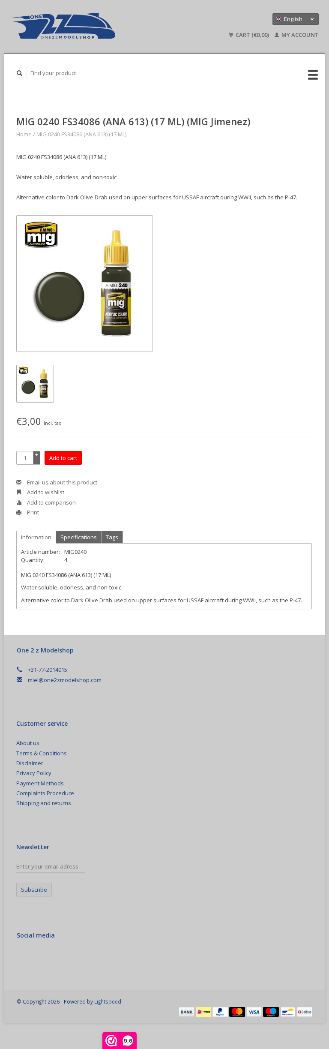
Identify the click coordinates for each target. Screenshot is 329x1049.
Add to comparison (51, 502)
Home (24, 134)
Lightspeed (107, 1001)
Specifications (78, 537)
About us (27, 743)
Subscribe (34, 889)
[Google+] (42, 958)
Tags (112, 537)
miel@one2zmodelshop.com (65, 680)
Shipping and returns (43, 803)
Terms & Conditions (41, 753)
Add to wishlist (45, 492)
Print (32, 512)
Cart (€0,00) (252, 35)
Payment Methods (40, 783)
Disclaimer (29, 763)
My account (299, 35)
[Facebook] (25, 958)
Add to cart (63, 458)
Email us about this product (61, 482)
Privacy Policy (33, 773)
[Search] (19, 73)
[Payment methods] (187, 1011)
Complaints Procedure (45, 793)
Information (36, 537)
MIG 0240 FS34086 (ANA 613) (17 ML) (81, 134)
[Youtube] (60, 958)
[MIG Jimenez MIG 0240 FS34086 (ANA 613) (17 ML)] (85, 284)
